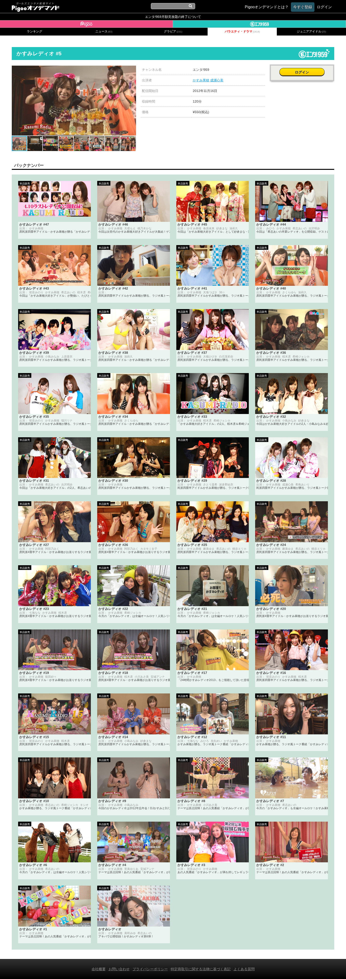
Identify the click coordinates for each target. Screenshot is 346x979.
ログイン (302, 72)
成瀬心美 (216, 80)
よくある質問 (244, 969)
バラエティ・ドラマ (242, 31)
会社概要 (99, 969)
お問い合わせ (119, 969)
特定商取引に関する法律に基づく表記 (201, 969)
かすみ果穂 (201, 80)
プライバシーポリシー (150, 969)
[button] (132, 70)
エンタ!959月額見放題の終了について (173, 17)
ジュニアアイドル (311, 31)
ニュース (103, 31)
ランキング (34, 31)
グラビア (173, 31)
